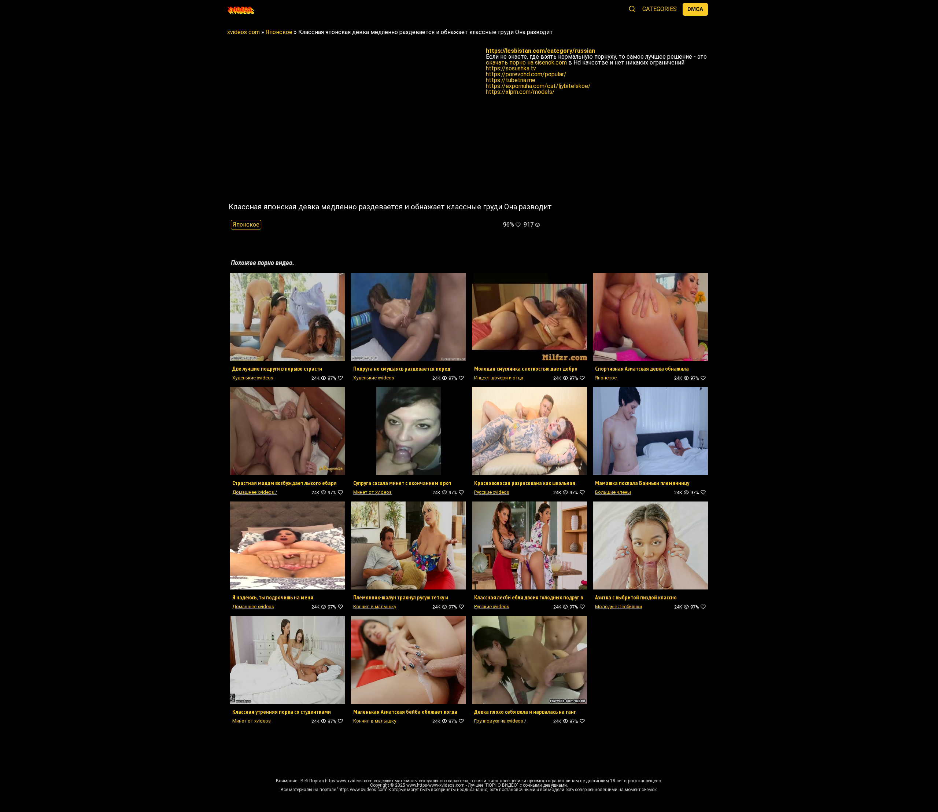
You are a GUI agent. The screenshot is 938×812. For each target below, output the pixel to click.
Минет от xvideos (372, 492)
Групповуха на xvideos (498, 721)
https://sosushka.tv (511, 68)
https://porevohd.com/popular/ (526, 74)
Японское (246, 224)
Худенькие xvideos (252, 378)
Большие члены (613, 492)
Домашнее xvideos (253, 492)
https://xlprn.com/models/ (520, 91)
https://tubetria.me (510, 80)
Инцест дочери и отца (498, 378)
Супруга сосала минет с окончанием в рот (402, 482)
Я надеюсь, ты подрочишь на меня (272, 597)
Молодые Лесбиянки (618, 606)
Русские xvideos (491, 492)
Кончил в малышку (374, 606)
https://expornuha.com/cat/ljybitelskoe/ (538, 85)
